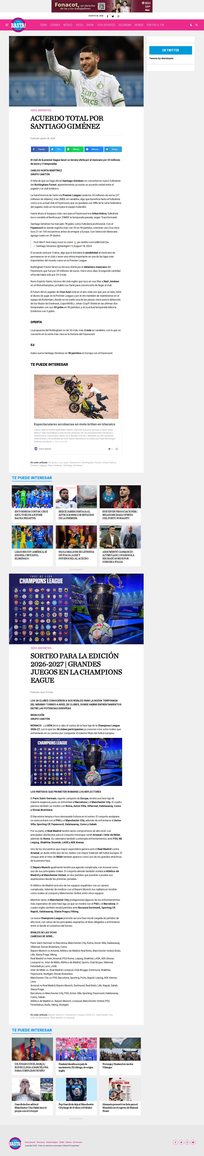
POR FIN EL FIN (155, 25)
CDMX (43, 25)
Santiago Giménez (73, 465)
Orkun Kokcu (109, 462)
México (69, 1142)
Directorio (41, 1142)
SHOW (90, 25)
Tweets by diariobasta (161, 58)
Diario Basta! (30, 1142)
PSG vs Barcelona (40, 1018)
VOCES (79, 25)
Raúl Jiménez (55, 465)
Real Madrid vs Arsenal (62, 1018)
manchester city (104, 1015)
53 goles (52, 462)
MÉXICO (67, 25)
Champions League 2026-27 (80, 1015)
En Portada (77, 1142)
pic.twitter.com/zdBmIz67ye (93, 242)
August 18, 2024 (83, 246)
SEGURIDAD (125, 25)
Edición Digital (52, 1142)
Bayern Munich (56, 1015)
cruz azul (63, 462)
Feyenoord (74, 462)
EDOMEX (55, 25)
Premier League (39, 465)
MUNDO (139, 25)
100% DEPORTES (106, 25)
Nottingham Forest (91, 462)
